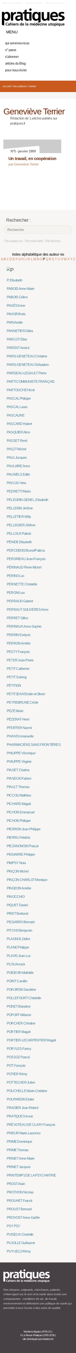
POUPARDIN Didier (20, 1099)
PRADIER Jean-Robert (22, 1108)
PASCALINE (15, 415)
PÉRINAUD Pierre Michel (24, 567)
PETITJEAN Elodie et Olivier (26, 694)
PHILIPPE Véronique (21, 753)
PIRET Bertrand (17, 913)
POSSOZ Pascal (18, 1057)
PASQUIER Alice (18, 432)
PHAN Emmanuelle (20, 736)
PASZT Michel (16, 449)
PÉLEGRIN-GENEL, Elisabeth (27, 500)
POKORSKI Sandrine (21, 989)
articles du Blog (15, 63)
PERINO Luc (15, 576)
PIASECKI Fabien (19, 778)
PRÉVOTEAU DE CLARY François (31, 1124)
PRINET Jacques (18, 1167)
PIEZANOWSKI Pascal (22, 846)
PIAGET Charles (18, 770)
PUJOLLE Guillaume (21, 1243)
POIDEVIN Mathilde (20, 972)
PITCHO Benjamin (19, 930)
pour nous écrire (16, 70)
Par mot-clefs (34, 241)
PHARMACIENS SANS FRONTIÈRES (34, 744)
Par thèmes (53, 241)
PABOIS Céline (17, 297)
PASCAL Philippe (19, 398)
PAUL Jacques (17, 457)
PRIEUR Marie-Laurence (24, 1133)
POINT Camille (17, 981)
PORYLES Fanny (19, 1048)
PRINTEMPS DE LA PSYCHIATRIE (31, 1175)
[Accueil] (33, 17)
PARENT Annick (18, 348)
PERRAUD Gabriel (20, 601)
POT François (16, 1065)
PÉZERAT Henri (18, 719)
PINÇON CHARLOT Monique (27, 880)
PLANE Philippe (18, 947)
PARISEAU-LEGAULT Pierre (26, 373)
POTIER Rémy (17, 1074)
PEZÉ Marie (15, 711)
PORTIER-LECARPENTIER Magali (31, 1040)
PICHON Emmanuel (20, 812)
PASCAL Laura (17, 407)
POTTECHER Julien (21, 1082)
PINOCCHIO (15, 896)
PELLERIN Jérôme (20, 508)
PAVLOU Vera (16, 483)
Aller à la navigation (13, 2)
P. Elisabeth (14, 280)
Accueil (7, 86)
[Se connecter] (68, 31)
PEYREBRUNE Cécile (22, 702)
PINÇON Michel (17, 871)
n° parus (10, 50)
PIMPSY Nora (16, 863)
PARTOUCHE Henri (21, 390)
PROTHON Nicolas (20, 1192)
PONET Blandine (18, 1006)
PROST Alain (16, 1184)
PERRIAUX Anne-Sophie (24, 626)
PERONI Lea (15, 592)
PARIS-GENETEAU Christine (27, 356)
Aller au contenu (34, 2)
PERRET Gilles (17, 618)
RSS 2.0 (47, 1331)
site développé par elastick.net (38, 1339)
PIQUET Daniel (17, 905)
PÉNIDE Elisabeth (19, 542)
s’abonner (12, 56)
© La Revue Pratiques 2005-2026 (37, 1335)
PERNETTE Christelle (22, 584)
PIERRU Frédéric (18, 837)
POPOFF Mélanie (19, 1015)
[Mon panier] (53, 31)
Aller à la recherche (55, 2)
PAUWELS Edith (18, 474)
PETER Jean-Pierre (20, 660)
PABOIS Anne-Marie (20, 288)
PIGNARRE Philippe (21, 854)
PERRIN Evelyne (18, 635)
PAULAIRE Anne (18, 466)
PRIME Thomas (17, 1150)
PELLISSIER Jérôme (21, 525)
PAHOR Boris (16, 314)
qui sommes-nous (17, 43)
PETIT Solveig (16, 677)
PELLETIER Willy (19, 516)
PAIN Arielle (15, 322)
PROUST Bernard (19, 1209)
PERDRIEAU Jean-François (26, 559)
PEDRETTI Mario (19, 491)
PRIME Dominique (19, 1141)
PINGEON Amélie (19, 888)
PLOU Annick (16, 964)
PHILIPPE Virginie (19, 761)
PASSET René (17, 440)
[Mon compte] (60, 31)
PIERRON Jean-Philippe (23, 829)
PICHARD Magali (19, 804)
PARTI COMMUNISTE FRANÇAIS (30, 381)
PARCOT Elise (17, 339)
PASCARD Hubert (19, 424)
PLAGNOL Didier (18, 939)
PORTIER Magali (18, 1032)
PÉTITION (14, 685)
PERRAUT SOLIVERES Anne (27, 609)
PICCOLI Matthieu (19, 795)
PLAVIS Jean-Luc (19, 956)
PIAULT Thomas (18, 787)
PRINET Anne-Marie (21, 1158)
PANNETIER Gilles (20, 331)
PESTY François (18, 652)
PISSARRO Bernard (20, 922)
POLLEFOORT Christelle (24, 998)
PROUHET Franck (19, 1200)
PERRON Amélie (18, 643)
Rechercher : (18, 220)
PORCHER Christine (21, 1023)
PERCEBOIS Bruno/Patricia (26, 550)
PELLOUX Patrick (19, 533)
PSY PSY (13, 1226)
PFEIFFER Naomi (19, 728)
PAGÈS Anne (16, 305)
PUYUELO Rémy (19, 1251)
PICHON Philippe (19, 820)
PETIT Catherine (18, 668)
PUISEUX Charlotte (20, 1234)
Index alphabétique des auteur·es (38, 254)
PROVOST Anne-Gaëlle (23, 1217)
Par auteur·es (13, 241)
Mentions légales (32, 1331)
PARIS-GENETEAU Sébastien (28, 364)
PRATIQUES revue (20, 1116)
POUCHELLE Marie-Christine (27, 1091)
